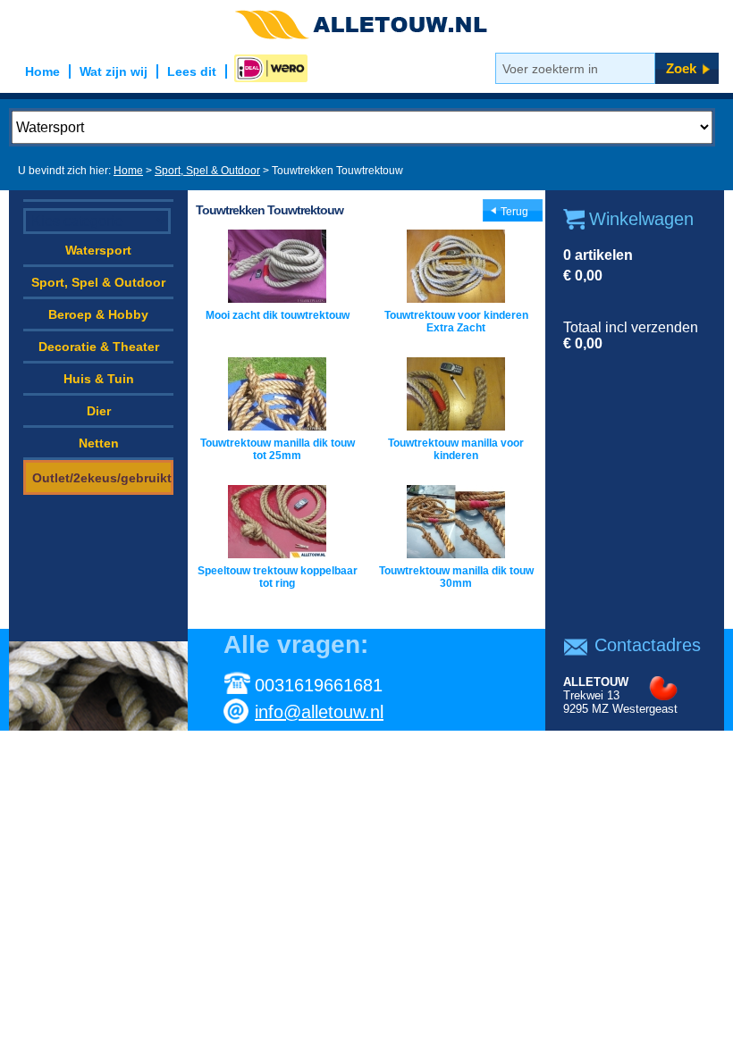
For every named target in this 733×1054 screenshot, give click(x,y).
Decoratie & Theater (98, 346)
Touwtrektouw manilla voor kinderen (456, 449)
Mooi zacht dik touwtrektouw (278, 315)
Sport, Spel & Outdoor (207, 170)
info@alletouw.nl (319, 712)
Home (128, 170)
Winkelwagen (641, 219)
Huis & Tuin (98, 379)
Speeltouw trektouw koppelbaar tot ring (278, 577)
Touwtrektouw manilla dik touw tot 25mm (277, 449)
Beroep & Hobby (98, 314)
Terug (514, 211)
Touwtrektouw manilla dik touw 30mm (456, 577)
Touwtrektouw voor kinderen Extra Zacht (456, 321)
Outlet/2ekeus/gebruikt (101, 478)
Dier (99, 411)
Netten (99, 443)
